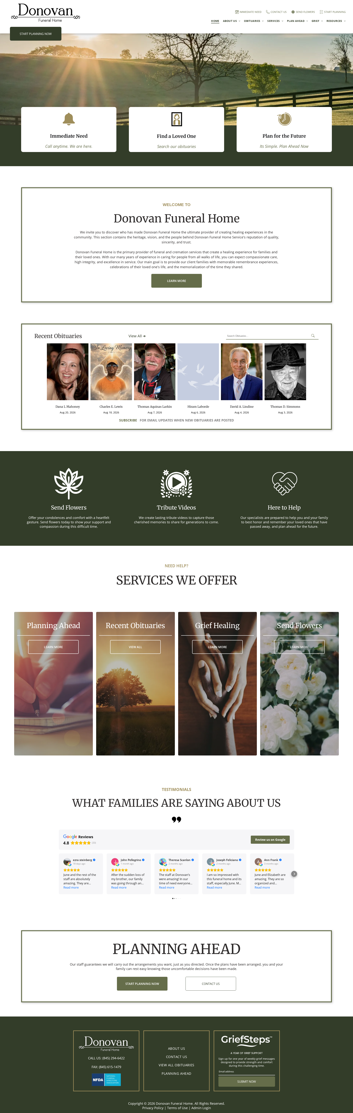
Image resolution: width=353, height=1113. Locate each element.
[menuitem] (213, 21)
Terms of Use (177, 1108)
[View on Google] (67, 861)
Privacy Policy (152, 1108)
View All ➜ (137, 335)
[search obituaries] (314, 336)
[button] (59, 874)
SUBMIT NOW (246, 1082)
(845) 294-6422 (113, 1058)
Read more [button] (71, 887)
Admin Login (201, 1108)
